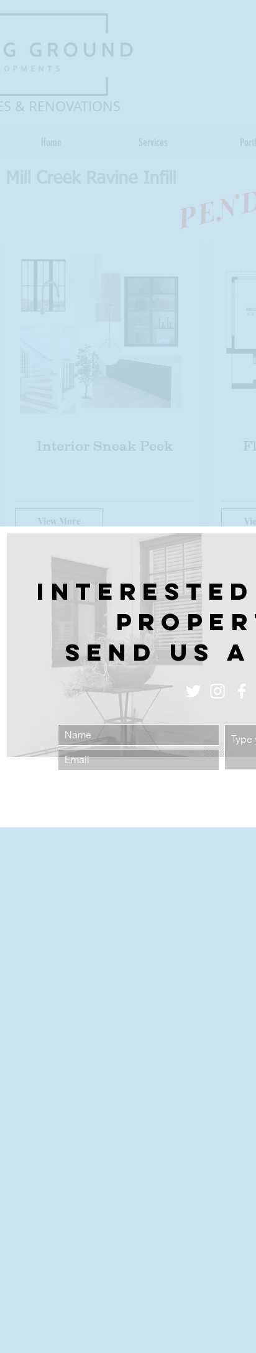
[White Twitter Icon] (193, 691)
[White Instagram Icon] (217, 691)
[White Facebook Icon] (242, 691)
